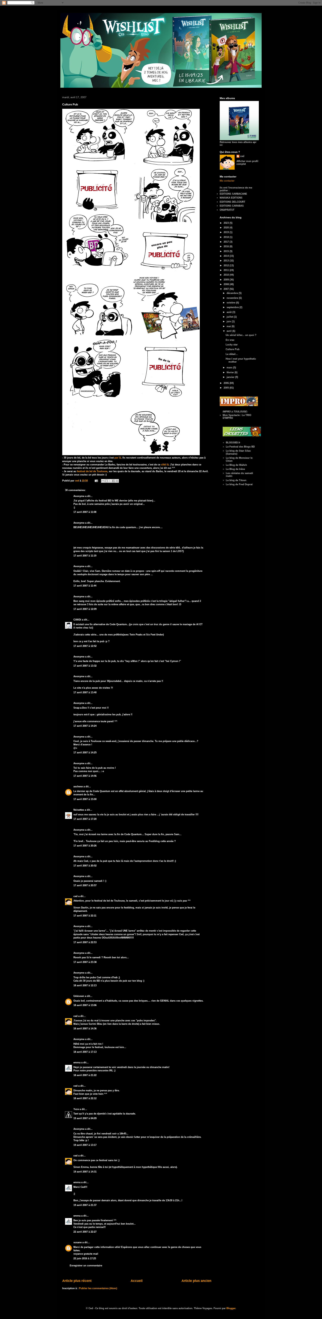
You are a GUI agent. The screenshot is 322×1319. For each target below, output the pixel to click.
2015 (227, 251)
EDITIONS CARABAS (232, 205)
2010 (227, 274)
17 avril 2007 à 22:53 (85, 942)
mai (229, 326)
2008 (227, 284)
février (231, 372)
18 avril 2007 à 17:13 (85, 1051)
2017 (227, 241)
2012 (227, 265)
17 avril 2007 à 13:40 (85, 692)
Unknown (78, 996)
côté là (165, 464)
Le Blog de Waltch (236, 465)
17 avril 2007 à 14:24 (85, 725)
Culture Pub (232, 349)
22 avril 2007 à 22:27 (85, 1231)
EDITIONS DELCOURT (232, 201)
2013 (227, 260)
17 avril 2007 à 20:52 (85, 865)
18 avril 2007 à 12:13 (85, 985)
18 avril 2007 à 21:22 (85, 1075)
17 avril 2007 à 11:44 (84, 585)
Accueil (137, 1281)
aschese (78, 786)
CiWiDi (77, 619)
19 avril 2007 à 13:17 (85, 1145)
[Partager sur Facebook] (113, 481)
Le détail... (232, 354)
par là (117, 457)
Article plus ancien (196, 1281)
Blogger (230, 1308)
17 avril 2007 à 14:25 (85, 752)
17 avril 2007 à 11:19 (84, 555)
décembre (233, 293)
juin (229, 321)
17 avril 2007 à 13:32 (85, 665)
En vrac (230, 340)
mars (230, 367)
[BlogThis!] (106, 481)
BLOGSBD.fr (233, 442)
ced (75, 896)
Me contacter (227, 180)
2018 (227, 237)
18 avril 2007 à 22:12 (85, 1098)
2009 (227, 279)
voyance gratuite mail (85, 1253)
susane (77, 1242)
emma (76, 1062)
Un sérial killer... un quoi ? (241, 335)
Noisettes (78, 809)
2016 (227, 246)
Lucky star (232, 344)
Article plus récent (76, 1281)
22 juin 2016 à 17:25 (84, 1258)
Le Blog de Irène (235, 469)
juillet (230, 316)
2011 (227, 270)
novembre (233, 298)
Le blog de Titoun (236, 480)
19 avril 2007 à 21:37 (85, 1205)
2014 (227, 256)
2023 (227, 223)
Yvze (76, 1109)
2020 (227, 227)
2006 (227, 383)
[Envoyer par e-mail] (103, 481)
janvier (231, 377)
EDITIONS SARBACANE (233, 193)
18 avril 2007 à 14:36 (85, 1028)
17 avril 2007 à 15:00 (85, 799)
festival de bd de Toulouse (92, 471)
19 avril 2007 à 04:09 (85, 1118)
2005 (227, 387)
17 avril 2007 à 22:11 (84, 915)
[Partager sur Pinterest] (117, 481)
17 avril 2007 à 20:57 (85, 885)
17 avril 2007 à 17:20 (85, 819)
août (229, 312)
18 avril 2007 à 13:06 (85, 1005)
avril (229, 331)
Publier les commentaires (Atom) (98, 1288)
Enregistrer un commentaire (86, 1265)
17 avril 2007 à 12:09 (85, 609)
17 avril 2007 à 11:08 (84, 512)
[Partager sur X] (110, 481)
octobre (231, 302)
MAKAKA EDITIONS (231, 197)
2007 (227, 289)
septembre (233, 307)
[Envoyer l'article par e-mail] (96, 480)
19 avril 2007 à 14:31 (85, 1171)
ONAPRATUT (227, 209)
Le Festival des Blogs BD (240, 446)
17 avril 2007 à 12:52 (85, 646)
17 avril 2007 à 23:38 (85, 962)
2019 (227, 232)
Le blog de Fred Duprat (239, 484)
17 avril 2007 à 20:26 (85, 845)
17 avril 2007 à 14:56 (85, 775)
